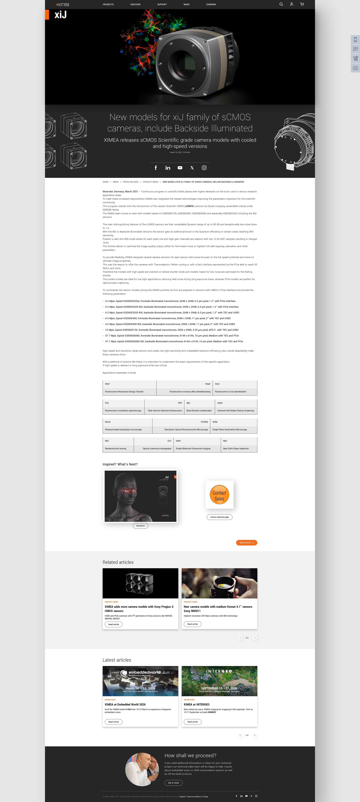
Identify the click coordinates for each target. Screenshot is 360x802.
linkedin (168, 167)
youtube (180, 167)
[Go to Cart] (302, 4)
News (116, 182)
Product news (150, 182)
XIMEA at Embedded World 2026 (125, 705)
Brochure (141, 525)
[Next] (255, 638)
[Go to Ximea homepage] (62, 4)
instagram (204, 167)
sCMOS (189, 206)
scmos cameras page (219, 517)
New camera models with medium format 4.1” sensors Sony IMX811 (218, 609)
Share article (245, 542)
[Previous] (240, 638)
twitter (192, 167)
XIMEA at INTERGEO (197, 705)
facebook (156, 167)
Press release (130, 182)
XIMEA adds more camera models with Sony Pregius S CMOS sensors (139, 609)
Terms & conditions (194, 797)
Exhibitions (110, 699)
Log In (292, 4)
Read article (113, 624)
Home (105, 182)
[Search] (281, 4)
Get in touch (173, 782)
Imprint (182, 797)
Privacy (205, 797)
